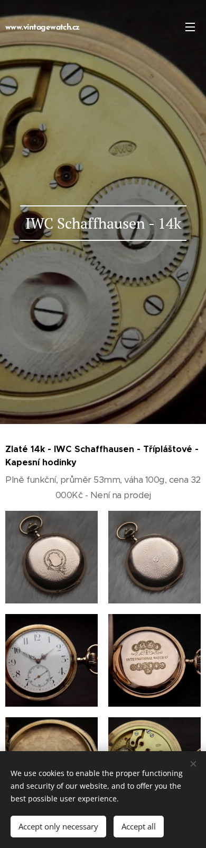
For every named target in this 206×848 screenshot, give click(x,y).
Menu (190, 26)
